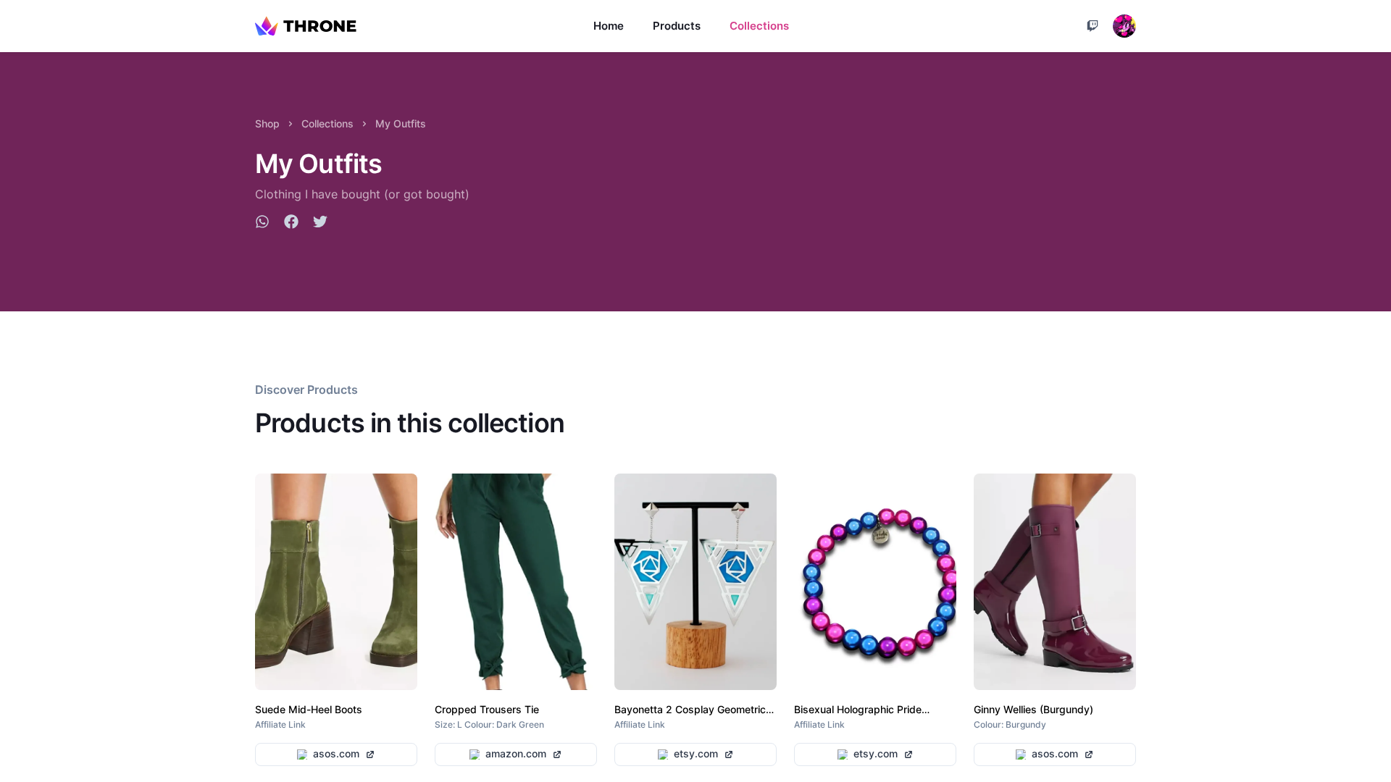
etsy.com (696, 753)
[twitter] (320, 223)
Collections (759, 26)
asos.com (336, 753)
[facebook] (291, 223)
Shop (267, 123)
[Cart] (1092, 26)
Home (608, 26)
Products (677, 26)
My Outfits (400, 123)
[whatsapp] (262, 223)
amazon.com (515, 753)
